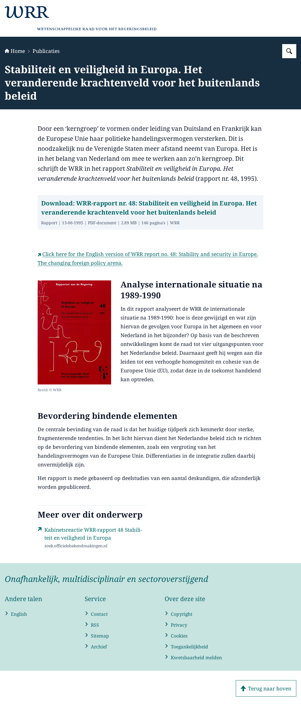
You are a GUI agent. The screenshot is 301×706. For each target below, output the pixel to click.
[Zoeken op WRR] (289, 51)
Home (18, 50)
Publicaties (46, 50)
